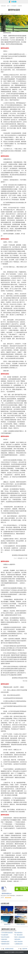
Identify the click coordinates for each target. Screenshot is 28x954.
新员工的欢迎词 (18, 941)
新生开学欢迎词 (5, 937)
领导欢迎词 (17, 939)
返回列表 (24, 948)
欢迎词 (20, 5)
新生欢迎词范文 (18, 932)
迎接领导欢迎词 (5, 943)
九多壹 (12, 952)
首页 (8, 5)
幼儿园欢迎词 (4, 934)
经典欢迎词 (4, 939)
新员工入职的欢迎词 (20, 937)
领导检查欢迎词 (5, 941)
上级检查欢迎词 (18, 943)
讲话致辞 (13, 5)
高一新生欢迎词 (18, 934)
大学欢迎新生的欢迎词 (7, 932)
